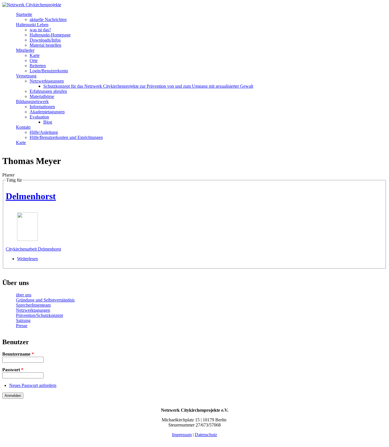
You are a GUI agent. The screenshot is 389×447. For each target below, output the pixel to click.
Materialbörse (42, 96)
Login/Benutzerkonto (49, 70)
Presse (21, 325)
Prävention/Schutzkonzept (39, 315)
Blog (47, 122)
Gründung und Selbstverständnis (45, 300)
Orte (34, 60)
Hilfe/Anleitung (44, 132)
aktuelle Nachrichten (48, 19)
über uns (23, 294)
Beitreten (38, 65)
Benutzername (18, 354)
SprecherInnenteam (33, 305)
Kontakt (23, 127)
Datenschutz (206, 434)
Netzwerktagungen (47, 81)
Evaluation (39, 116)
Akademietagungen (47, 111)
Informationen (42, 106)
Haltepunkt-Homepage (50, 34)
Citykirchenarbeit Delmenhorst (33, 249)
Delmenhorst (31, 196)
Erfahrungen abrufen (48, 91)
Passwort (12, 369)
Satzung (23, 320)
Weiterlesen (27, 258)
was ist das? (40, 29)
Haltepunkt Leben (32, 24)
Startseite (24, 14)
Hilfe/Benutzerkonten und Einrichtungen (66, 137)
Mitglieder (25, 50)
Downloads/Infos (45, 40)
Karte (35, 55)
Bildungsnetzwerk (32, 101)
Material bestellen (45, 45)
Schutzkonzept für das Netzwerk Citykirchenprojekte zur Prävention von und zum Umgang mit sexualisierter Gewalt (148, 86)
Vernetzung (26, 75)
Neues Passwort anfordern (32, 385)
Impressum (182, 434)
